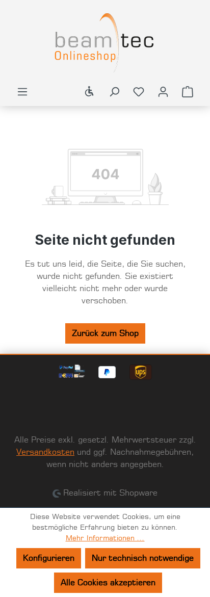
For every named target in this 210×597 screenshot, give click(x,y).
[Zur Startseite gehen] (105, 42)
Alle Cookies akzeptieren (108, 583)
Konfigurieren (48, 558)
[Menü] (22, 92)
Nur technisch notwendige (143, 558)
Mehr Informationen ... (105, 538)
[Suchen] (114, 92)
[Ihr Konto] (163, 92)
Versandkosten (45, 452)
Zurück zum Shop (105, 333)
